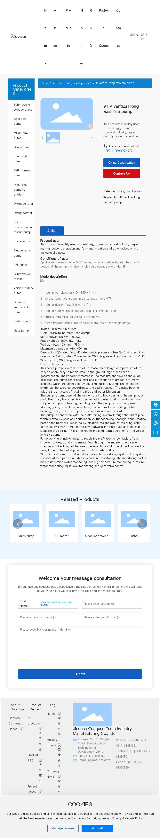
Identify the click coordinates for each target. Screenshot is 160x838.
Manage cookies (63, 828)
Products (55, 83)
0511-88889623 (118, 151)
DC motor (61, 536)
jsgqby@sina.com (99, 760)
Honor (13, 729)
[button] (18, 524)
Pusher (134, 536)
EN (142, 39)
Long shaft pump (77, 83)
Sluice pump (26, 536)
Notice (51, 714)
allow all (97, 828)
